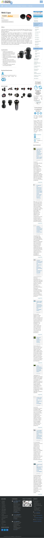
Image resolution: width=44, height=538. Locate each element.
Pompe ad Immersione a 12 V (3, 522)
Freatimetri (36, 18)
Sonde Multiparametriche (37, 73)
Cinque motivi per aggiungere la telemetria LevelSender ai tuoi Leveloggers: (39, 468)
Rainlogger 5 (37, 39)
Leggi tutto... (40, 182)
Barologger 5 (37, 37)
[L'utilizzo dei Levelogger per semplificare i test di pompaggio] (35, 397)
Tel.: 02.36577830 (37, 512)
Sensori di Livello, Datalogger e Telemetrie (37, 24)
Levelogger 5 (37, 27)
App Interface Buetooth (37, 44)
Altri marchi (4, 524)
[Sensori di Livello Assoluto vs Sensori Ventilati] (35, 337)
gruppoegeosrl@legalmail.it (39, 517)
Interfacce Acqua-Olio (36, 21)
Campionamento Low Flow (37, 67)
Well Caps (36, 48)
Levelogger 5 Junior (37, 30)
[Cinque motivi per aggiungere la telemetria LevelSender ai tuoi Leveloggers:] (35, 463)
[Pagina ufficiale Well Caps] (3, 79)
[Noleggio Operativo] (38, 87)
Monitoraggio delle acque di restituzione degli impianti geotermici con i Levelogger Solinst (39, 306)
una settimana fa (16, 512)
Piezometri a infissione (36, 70)
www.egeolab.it (38, 519)
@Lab (14, 514)
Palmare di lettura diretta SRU (38, 42)
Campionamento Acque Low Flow (4, 518)
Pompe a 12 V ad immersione (37, 76)
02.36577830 (38, 134)
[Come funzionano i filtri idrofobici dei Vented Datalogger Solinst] (35, 365)
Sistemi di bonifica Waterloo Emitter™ (37, 63)
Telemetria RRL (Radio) (37, 56)
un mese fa (15, 518)
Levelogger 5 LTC (37, 32)
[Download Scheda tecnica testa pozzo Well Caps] (2, 73)
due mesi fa (15, 529)
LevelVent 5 (36, 35)
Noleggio (3, 503)
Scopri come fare (38, 103)
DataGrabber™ (37, 46)
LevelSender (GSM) (37, 51)
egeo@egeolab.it (39, 515)
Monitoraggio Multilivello (36, 59)
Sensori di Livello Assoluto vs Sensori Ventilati (38, 340)
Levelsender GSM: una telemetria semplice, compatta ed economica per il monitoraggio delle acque (39, 154)
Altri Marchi (36, 78)
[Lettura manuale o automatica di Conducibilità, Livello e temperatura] (35, 225)
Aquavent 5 (37, 33)
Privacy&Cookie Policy (37, 521)
